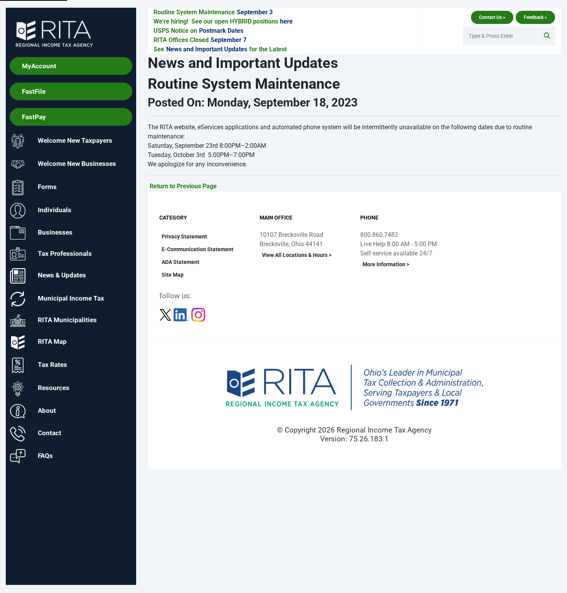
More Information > (386, 264)
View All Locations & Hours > (296, 255)
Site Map (173, 275)
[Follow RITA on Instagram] (198, 314)
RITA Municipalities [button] (67, 320)
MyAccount (39, 66)
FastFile (34, 91)
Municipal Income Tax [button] (71, 298)
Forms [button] (47, 187)
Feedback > (535, 17)
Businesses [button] (55, 232)
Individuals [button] (54, 210)
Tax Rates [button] (52, 365)
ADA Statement (180, 262)
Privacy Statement (184, 236)
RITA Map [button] (52, 342)
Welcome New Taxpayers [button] (75, 141)
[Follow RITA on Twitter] (166, 314)
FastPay (34, 117)
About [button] (47, 410)
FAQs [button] (45, 456)
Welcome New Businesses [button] (77, 164)
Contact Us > (492, 17)
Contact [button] (49, 433)
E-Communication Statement (197, 249)
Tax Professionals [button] (65, 253)
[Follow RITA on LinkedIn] (182, 314)
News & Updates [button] (62, 275)
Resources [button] (53, 388)
